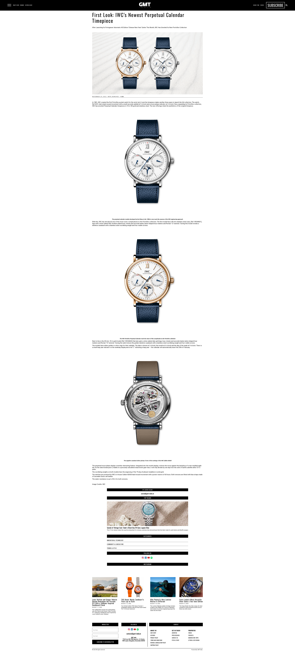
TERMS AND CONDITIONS (156, 640)
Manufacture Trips (193, 638)
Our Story (153, 633)
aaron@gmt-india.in (147, 494)
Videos (190, 633)
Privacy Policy (154, 638)
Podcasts (190, 635)
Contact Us (175, 638)
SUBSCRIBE (275, 5)
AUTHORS (152, 635)
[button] (16, 5)
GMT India (200, 649)
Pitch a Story (175, 640)
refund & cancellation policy (158, 643)
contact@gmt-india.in (133, 634)
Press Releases (176, 635)
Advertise (174, 633)
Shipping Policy (154, 645)
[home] (145, 5)
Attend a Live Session (193, 640)
